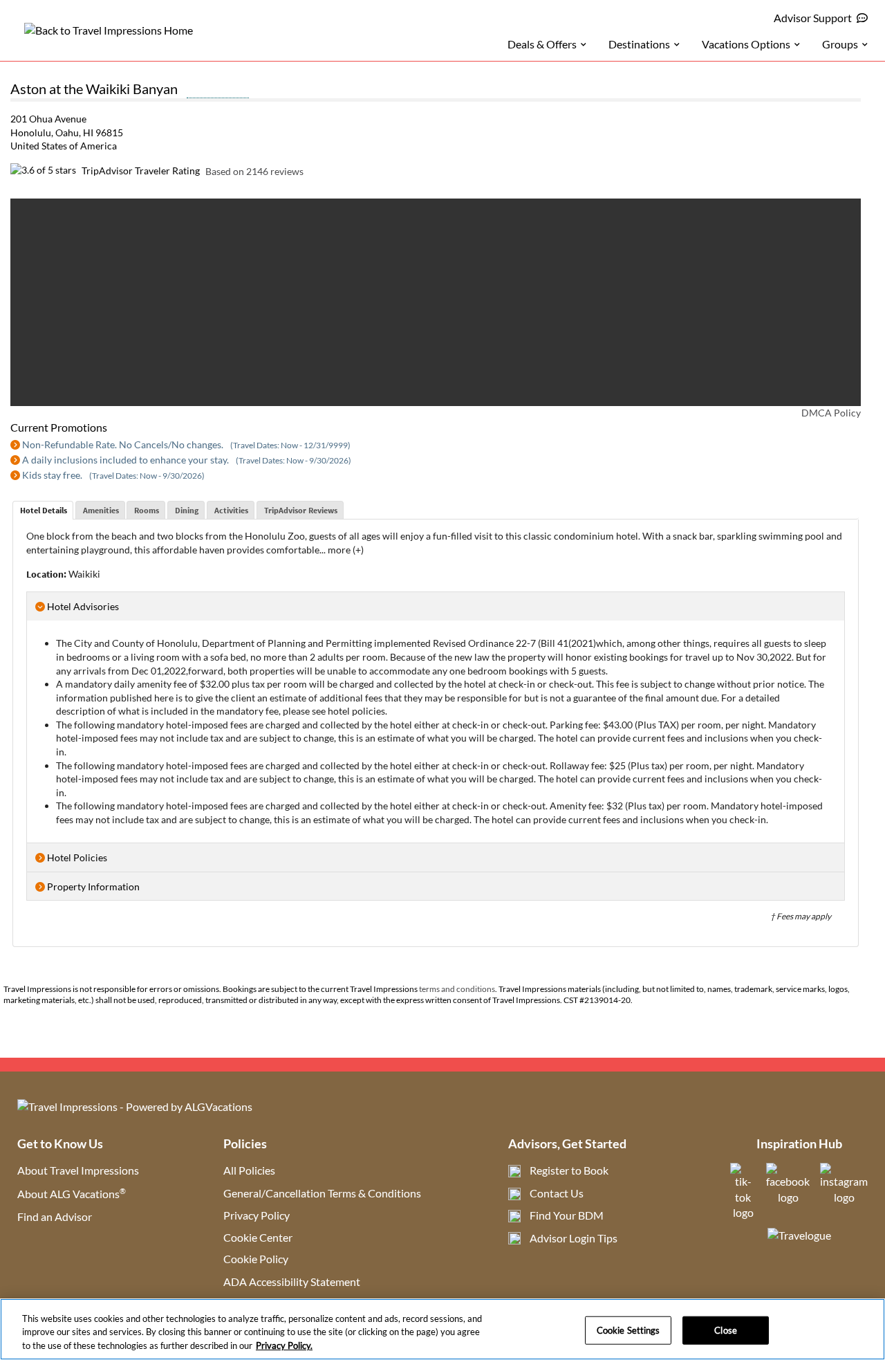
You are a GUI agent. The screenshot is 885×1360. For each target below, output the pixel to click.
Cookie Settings (628, 1329)
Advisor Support (813, 17)
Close (725, 1329)
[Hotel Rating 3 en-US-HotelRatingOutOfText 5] (218, 90)
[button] (38, 302)
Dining (186, 510)
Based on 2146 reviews (254, 170)
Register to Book (569, 1170)
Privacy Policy (256, 1215)
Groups (840, 43)
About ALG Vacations (71, 1193)
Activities (231, 510)
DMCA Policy (831, 413)
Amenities (101, 510)
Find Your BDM (567, 1215)
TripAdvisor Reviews (300, 510)
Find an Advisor (54, 1216)
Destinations (639, 43)
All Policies (249, 1170)
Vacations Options (746, 43)
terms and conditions (457, 989)
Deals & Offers (542, 43)
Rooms (146, 510)
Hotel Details (43, 510)
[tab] (42, 510)
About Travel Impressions (78, 1170)
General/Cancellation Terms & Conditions (322, 1193)
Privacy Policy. (284, 1345)
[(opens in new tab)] (743, 1212)
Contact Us (557, 1193)
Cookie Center (257, 1237)
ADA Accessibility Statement (291, 1281)
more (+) (346, 549)
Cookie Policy (255, 1258)
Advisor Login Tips (573, 1237)
